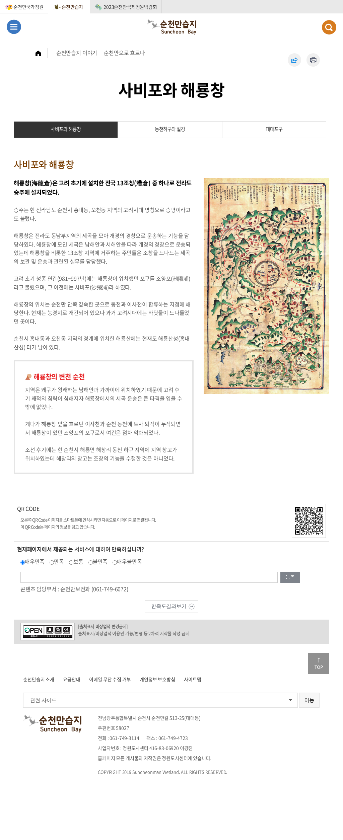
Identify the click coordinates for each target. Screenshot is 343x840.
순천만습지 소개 (38, 679)
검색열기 (329, 27)
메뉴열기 (14, 26)
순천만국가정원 (28, 6)
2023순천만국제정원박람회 (130, 6)
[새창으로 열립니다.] (171, 606)
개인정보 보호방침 (157, 679)
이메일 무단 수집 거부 (110, 679)
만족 (59, 561)
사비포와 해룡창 (66, 129)
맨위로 (318, 663)
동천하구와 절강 (170, 129)
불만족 (100, 561)
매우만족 (35, 561)
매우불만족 (129, 561)
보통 (78, 561)
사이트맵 (192, 679)
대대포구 (274, 129)
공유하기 (294, 60)
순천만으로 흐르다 (124, 53)
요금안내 (71, 679)
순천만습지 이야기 (76, 53)
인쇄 (313, 60)
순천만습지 (72, 6)
